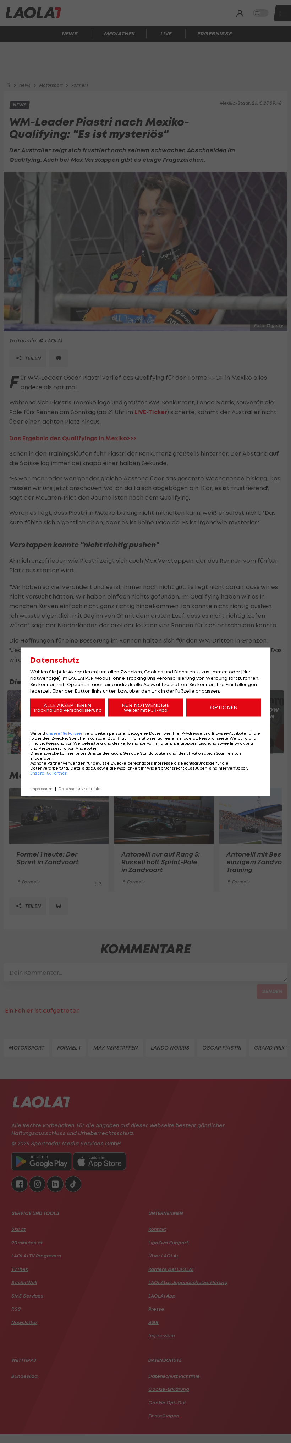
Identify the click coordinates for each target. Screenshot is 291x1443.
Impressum (41, 789)
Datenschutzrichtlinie (80, 789)
